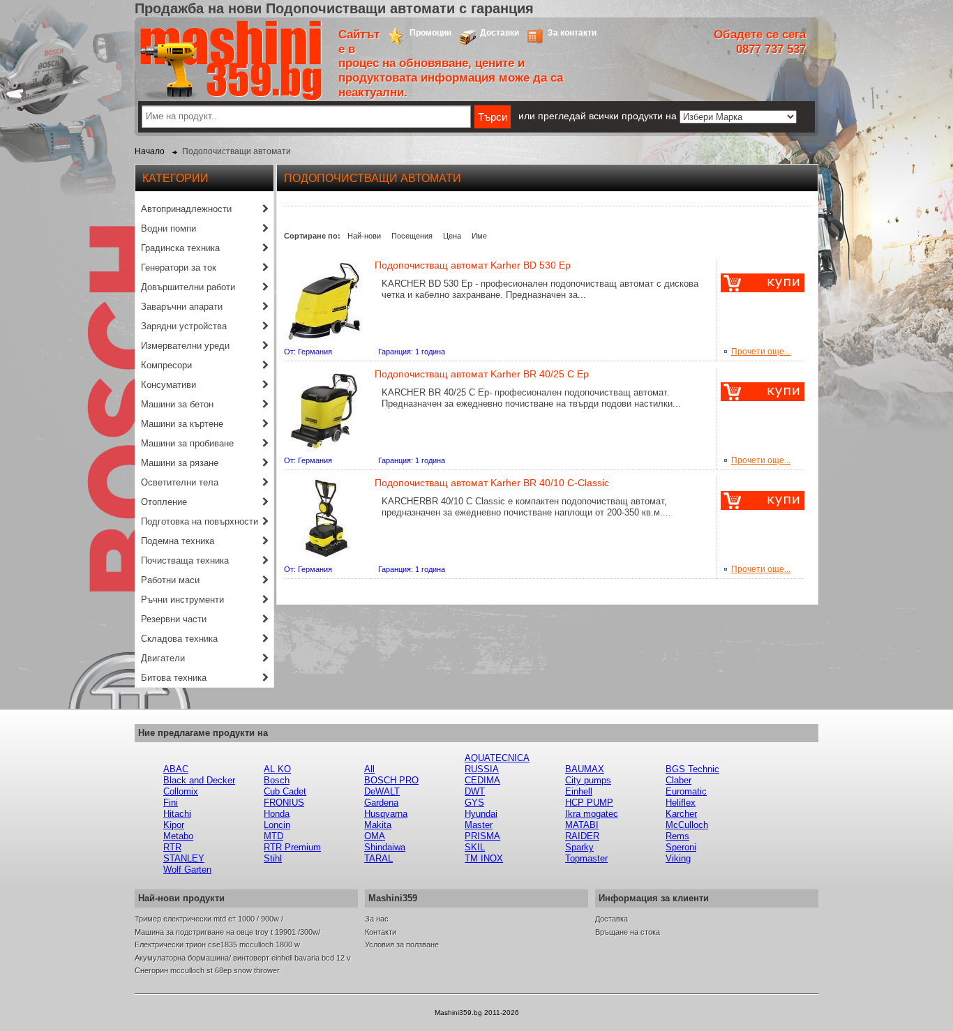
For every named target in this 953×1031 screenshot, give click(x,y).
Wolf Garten (187, 869)
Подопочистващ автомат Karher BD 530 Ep (473, 265)
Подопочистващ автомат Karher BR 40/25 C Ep (482, 373)
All (369, 769)
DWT (475, 791)
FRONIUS (284, 802)
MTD (273, 836)
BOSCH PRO (391, 780)
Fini (170, 802)
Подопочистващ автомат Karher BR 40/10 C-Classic (492, 482)
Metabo (178, 836)
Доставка (611, 919)
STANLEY (183, 858)
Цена (452, 236)
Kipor (173, 825)
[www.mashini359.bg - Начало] (231, 98)
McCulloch (687, 825)
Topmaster (586, 858)
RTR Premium (292, 847)
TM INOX (484, 858)
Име (479, 236)
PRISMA (482, 836)
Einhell (578, 791)
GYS (474, 802)
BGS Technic (692, 769)
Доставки (499, 33)
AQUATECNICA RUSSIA (497, 763)
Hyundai (481, 813)
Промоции (430, 33)
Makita (377, 825)
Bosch (277, 780)
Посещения (412, 236)
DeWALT (382, 791)
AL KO (277, 769)
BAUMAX (584, 769)
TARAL (378, 858)
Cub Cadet (285, 791)
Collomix (180, 791)
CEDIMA (482, 780)
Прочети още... (760, 351)
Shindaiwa (384, 847)
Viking (678, 858)
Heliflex (681, 802)
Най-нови (364, 236)
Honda (277, 813)
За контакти (572, 33)
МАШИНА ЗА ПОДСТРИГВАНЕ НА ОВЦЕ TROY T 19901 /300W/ (227, 932)
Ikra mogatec (591, 813)
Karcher (681, 813)
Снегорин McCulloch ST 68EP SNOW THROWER (207, 970)
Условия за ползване (402, 944)
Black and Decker (199, 780)
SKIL (475, 847)
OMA (374, 836)
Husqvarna (385, 813)
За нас (377, 919)
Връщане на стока (627, 932)
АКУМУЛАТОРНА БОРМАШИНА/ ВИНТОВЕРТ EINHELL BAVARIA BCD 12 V (243, 958)
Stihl (273, 858)
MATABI (582, 825)
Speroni (681, 847)
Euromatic (686, 791)
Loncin (277, 825)
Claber (678, 780)
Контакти (380, 932)
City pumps (588, 780)
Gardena (381, 802)
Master (479, 825)
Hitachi (177, 813)
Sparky (579, 847)
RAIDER (582, 836)
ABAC (175, 769)
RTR (172, 847)
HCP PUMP (589, 802)
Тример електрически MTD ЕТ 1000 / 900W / (209, 919)
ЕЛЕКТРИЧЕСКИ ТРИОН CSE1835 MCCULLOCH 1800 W (217, 944)
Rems (677, 836)
